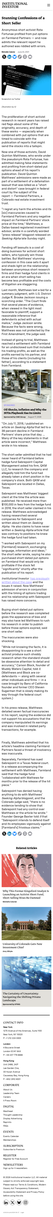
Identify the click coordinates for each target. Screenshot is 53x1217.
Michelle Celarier (10, 902)
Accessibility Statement (14, 1192)
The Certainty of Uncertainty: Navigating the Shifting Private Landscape (22, 997)
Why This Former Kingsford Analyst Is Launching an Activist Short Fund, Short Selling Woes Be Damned (26, 894)
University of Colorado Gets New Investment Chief (22, 945)
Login (22, 1212)
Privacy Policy (37, 1192)
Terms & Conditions (28, 1184)
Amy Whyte (8, 951)
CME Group (21, 417)
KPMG (17, 1004)
